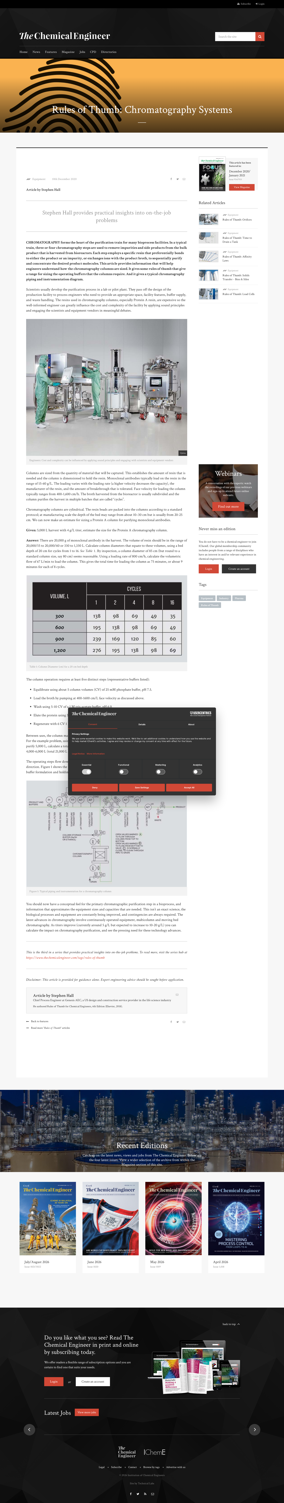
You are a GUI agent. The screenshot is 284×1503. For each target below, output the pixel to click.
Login (261, 4)
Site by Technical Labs (142, 1483)
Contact (132, 1467)
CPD (93, 52)
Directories (108, 52)
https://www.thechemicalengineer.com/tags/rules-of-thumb (65, 958)
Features (51, 52)
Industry (224, 598)
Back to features (39, 1021)
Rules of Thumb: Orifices (237, 220)
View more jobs (87, 1412)
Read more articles (50, 1028)
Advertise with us (175, 1467)
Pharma (239, 598)
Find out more (228, 506)
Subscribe (246, 4)
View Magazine (242, 187)
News (36, 52)
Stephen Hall (62, 995)
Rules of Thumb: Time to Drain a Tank (237, 240)
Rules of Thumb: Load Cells (238, 294)
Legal (102, 1467)
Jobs (82, 52)
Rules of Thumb (210, 605)
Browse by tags (151, 1467)
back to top (229, 1324)
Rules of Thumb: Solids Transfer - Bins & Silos (236, 277)
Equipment (39, 179)
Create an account (238, 569)
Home (24, 52)
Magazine (68, 52)
